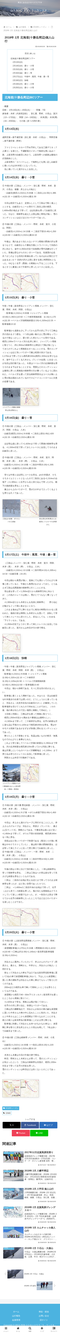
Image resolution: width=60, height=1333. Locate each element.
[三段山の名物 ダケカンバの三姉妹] (11, 508)
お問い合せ (44, 1316)
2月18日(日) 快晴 (20, 80)
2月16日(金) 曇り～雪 (22, 73)
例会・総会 (44, 1311)
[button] (54, 720)
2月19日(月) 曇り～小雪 (23, 84)
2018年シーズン (12, 1108)
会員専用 (16, 1320)
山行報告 (16, 1316)
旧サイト (44, 1320)
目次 (27, 53)
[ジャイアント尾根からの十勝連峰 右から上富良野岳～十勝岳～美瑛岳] (11, 772)
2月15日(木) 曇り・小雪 (23, 69)
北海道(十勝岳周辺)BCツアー (22, 59)
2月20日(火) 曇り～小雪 (23, 88)
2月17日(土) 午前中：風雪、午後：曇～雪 (31, 77)
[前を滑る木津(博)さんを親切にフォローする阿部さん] (48, 508)
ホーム (16, 1311)
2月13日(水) (18, 62)
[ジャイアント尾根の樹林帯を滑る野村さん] (11, 397)
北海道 (8, 1113)
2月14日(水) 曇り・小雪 (23, 66)
